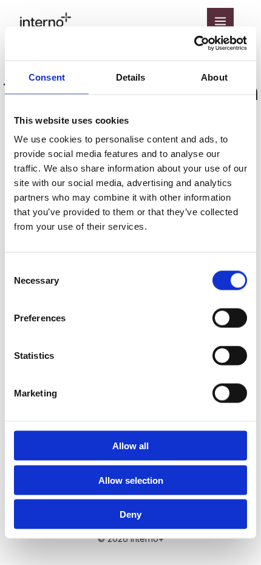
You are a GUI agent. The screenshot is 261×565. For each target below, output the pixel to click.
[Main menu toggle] (220, 21)
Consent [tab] (47, 77)
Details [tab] (131, 77)
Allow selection (130, 480)
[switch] (229, 318)
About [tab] (214, 77)
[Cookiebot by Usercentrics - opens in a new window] (194, 44)
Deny (130, 514)
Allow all (130, 446)
